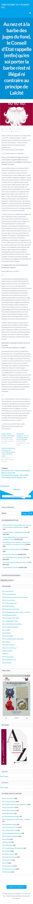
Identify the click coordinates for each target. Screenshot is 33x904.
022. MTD (5, 654)
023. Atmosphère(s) (8, 657)
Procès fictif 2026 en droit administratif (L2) (15, 557)
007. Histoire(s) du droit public (10, 609)
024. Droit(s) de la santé (19, 477)
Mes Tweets (4, 776)
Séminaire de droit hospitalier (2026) (13, 549)
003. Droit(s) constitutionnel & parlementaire (15, 597)
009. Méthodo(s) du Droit (9, 615)
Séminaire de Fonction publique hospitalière (15, 532)
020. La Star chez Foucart (9, 648)
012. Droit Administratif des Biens (12, 624)
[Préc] (6, 718)
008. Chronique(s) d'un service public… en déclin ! (16, 612)
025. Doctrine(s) (6, 662)
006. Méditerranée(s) (8, 606)
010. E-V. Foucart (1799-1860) (10, 618)
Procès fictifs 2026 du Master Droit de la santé (16, 562)
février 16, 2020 (16, 129)
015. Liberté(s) (6, 477)
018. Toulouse (6, 642)
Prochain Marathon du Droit (11, 567)
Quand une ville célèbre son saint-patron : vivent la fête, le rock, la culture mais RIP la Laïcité (8, 452)
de (16, 718)
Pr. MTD (5, 129)
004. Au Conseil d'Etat (8, 473)
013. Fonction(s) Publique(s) (10, 475)
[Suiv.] (26, 718)
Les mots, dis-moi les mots (10, 554)
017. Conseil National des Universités (13, 639)
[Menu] (30, 13)
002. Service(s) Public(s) (22, 470)
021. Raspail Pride (7, 651)
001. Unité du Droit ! (7, 470)
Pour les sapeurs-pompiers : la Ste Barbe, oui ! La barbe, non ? (8, 435)
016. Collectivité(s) (7, 636)
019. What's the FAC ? (8, 645)
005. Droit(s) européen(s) (9, 603)
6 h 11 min (6, 131)
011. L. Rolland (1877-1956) (10, 621)
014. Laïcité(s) (24, 475)
